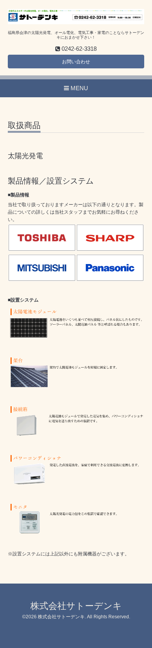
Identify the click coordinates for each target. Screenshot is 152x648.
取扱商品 (24, 125)
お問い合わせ (76, 61)
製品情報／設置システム (51, 181)
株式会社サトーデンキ (76, 606)
